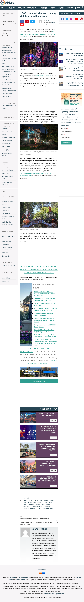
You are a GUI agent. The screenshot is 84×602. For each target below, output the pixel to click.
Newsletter (70, 7)
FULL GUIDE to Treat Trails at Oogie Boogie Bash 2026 (44, 331)
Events (4, 275)
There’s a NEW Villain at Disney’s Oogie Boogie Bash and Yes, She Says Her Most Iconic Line (45, 342)
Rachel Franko (50, 21)
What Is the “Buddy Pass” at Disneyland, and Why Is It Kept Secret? (45, 320)
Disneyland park (28, 504)
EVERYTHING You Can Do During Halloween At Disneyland (45, 309)
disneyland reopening (44, 504)
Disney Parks (38, 502)
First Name (64, 128)
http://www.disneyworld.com (54, 594)
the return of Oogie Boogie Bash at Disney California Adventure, (37, 34)
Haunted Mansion (38, 506)
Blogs (53, 7)
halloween (26, 506)
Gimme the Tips (66, 142)
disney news (27, 502)
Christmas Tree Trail (8, 265)
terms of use (20, 580)
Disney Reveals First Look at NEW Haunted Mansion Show (9, 82)
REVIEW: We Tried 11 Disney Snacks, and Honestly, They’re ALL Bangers (45, 293)
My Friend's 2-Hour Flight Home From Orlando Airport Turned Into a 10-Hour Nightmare (9, 72)
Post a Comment (40, 381)
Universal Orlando (44, 7)
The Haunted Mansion (43, 76)
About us (13, 577)
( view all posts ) (7, 96)
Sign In (77, 7)
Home (2, 7)
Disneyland (21, 7)
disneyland (48, 502)
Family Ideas (6, 278)
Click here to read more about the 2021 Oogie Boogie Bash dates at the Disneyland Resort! (39, 269)
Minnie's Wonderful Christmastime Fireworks (8, 249)
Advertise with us (24, 577)
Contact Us (42, 569)
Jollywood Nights (7, 170)
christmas (26, 500)
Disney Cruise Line (31, 7)
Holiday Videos (6, 143)
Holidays (25, 498)
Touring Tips (6, 150)
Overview (4, 129)
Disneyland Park (35, 497)
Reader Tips (5, 281)
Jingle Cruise (6, 256)
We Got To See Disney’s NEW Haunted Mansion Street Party (45, 336)
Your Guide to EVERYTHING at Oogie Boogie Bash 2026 (44, 299)
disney (33, 500)
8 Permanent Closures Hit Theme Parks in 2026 (9, 61)
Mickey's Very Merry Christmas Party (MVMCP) (8, 236)
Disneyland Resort (49, 497)
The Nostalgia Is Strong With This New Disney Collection (9, 90)
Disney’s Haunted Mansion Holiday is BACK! (43, 314)
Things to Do (6, 147)
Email (63, 134)
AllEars (25, 497)
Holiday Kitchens (7, 201)
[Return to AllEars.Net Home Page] (12, 4)
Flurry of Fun (6, 173)
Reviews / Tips (61, 7)
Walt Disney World (11, 7)
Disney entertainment (45, 500)
